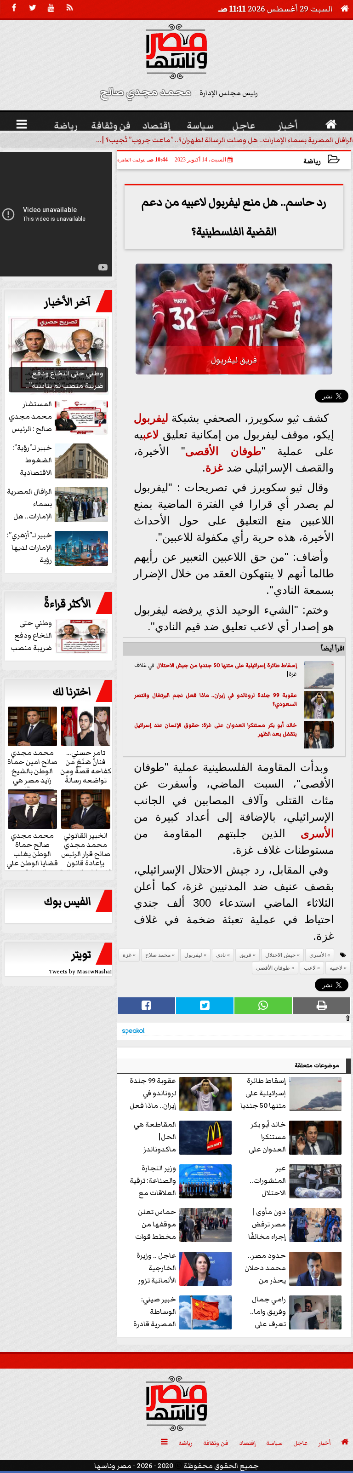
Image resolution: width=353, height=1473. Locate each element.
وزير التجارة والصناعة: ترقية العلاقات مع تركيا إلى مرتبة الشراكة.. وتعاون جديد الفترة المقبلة (182, 1181)
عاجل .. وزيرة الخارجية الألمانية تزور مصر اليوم (156, 1268)
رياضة (312, 161)
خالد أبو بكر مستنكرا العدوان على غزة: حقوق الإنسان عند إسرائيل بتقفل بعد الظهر (215, 730)
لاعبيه (336, 968)
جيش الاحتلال (172, 665)
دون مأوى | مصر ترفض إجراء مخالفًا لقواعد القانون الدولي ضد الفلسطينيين (293, 1224)
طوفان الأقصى (223, 451)
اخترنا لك (71, 692)
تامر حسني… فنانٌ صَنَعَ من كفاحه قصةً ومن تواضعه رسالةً (85, 766)
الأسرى (317, 833)
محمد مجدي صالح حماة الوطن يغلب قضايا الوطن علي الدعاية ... (32, 853)
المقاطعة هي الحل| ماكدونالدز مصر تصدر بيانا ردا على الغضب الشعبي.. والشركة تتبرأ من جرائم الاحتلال (182, 1137)
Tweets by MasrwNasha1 (80, 971)
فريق (245, 955)
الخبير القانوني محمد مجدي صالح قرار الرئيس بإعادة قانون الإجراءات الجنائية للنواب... (85, 858)
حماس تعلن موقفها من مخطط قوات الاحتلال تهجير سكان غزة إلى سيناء (182, 1224)
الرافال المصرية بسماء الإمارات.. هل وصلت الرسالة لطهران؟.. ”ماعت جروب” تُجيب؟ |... (224, 139)
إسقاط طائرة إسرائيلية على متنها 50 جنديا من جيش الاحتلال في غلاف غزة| (292, 1093)
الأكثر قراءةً (67, 604)
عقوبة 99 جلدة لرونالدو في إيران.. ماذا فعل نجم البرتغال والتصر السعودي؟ (215, 700)
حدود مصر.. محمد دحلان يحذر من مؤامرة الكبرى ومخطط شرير (294, 1268)
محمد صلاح (158, 955)
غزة (214, 467)
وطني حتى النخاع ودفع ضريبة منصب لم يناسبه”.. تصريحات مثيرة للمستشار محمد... (60, 636)
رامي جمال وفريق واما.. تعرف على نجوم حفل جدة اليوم (297, 1312)
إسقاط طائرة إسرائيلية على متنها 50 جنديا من (242, 665)
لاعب (151, 434)
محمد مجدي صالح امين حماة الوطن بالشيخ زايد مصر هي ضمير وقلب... (32, 770)
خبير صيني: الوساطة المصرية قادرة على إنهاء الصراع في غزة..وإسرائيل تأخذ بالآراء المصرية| (182, 1312)
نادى (221, 955)
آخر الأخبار (67, 302)
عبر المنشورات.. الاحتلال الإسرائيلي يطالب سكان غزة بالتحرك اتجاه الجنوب (297, 1181)
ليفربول (151, 418)
